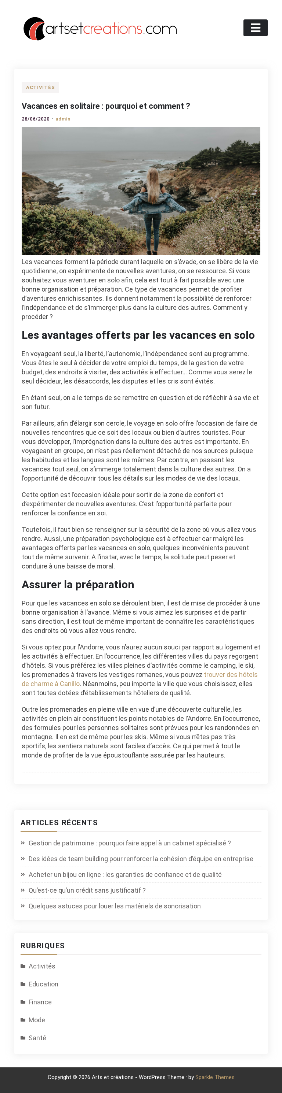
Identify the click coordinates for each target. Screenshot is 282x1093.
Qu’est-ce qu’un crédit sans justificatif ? (87, 890)
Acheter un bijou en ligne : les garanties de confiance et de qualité (125, 874)
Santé (37, 1038)
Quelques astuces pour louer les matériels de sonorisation (115, 906)
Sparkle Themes (215, 1077)
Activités (40, 87)
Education (43, 984)
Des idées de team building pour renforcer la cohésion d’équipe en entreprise (141, 859)
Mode (37, 1020)
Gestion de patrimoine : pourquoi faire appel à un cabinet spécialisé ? (130, 843)
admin (62, 119)
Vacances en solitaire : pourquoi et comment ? (106, 106)
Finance (40, 1002)
